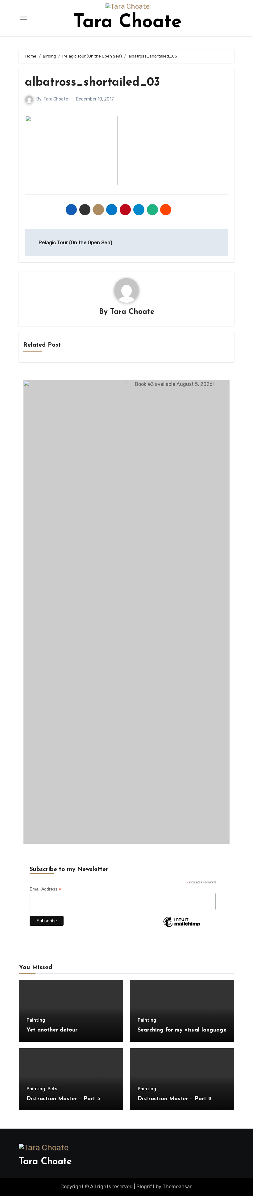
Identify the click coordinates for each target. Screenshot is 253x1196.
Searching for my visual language (182, 1030)
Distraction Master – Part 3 (63, 1099)
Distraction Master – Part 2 (175, 1099)
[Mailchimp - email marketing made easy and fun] (182, 926)
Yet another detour (52, 1030)
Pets (52, 1089)
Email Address (45, 889)
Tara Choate (127, 22)
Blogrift (145, 1187)
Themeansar (177, 1187)
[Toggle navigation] (24, 18)
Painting (36, 1020)
